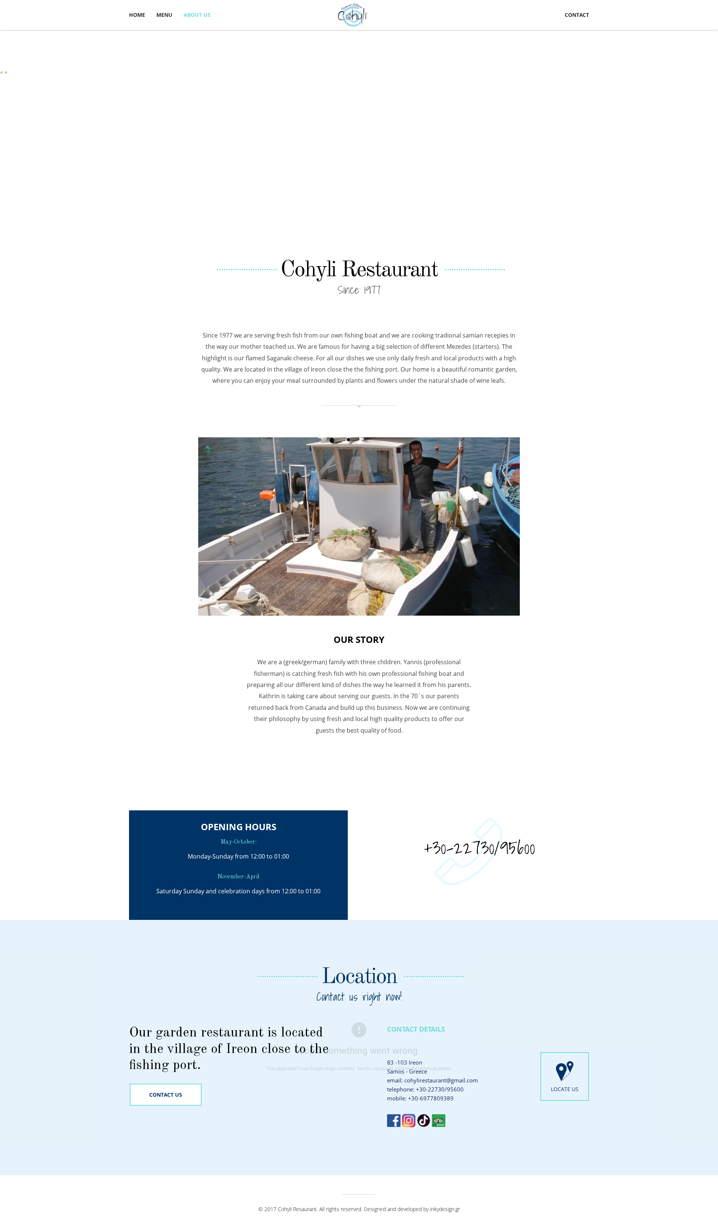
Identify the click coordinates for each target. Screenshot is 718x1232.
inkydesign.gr (445, 1209)
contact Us (165, 1094)
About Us (197, 14)
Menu (164, 14)
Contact (577, 14)
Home (137, 14)
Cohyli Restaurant (359, 270)
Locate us (565, 1089)
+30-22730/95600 (479, 847)
